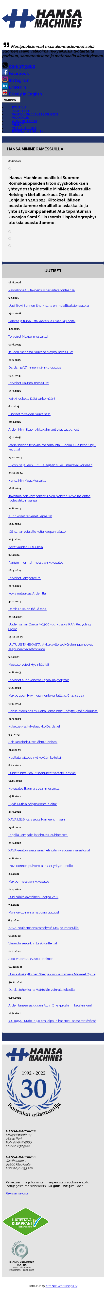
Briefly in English (25, 94)
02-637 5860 (21, 66)
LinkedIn (17, 87)
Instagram (19, 80)
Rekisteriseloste (17, 1193)
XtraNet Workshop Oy (61, 1286)
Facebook (18, 73)
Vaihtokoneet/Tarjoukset (35, 114)
